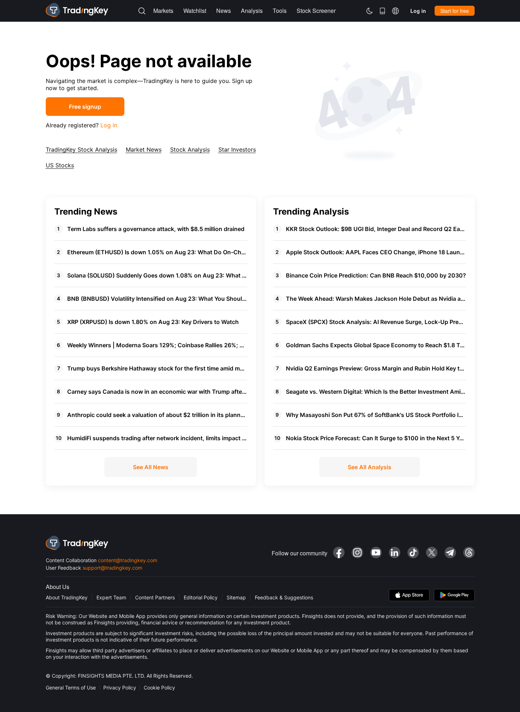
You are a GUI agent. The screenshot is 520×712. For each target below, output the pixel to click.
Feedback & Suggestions (284, 597)
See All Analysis (369, 467)
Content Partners (155, 597)
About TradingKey (67, 597)
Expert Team (111, 597)
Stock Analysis (190, 149)
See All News (150, 467)
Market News (144, 149)
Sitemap (236, 597)
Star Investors (237, 149)
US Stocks (60, 165)
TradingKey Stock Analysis (81, 149)
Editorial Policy (201, 597)
